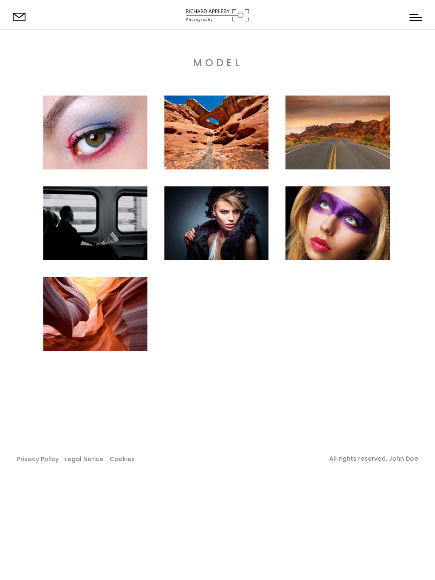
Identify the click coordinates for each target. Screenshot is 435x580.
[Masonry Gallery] (216, 223)
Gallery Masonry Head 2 (335, 204)
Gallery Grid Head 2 (87, 200)
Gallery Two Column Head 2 (89, 295)
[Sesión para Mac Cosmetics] (95, 132)
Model (60, 155)
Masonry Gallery (203, 200)
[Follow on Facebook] (200, 458)
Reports (80, 246)
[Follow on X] (217, 458)
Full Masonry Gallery (331, 109)
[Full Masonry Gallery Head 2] (216, 132)
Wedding (305, 246)
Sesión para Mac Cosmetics (83, 113)
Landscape (308, 232)
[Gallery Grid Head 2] (95, 223)
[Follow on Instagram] (234, 458)
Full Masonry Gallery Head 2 (210, 113)
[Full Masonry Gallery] (337, 132)
